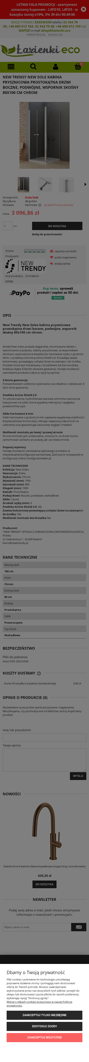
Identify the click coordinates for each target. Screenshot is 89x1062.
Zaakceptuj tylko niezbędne (45, 1015)
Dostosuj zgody (44, 1026)
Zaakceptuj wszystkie (44, 1037)
